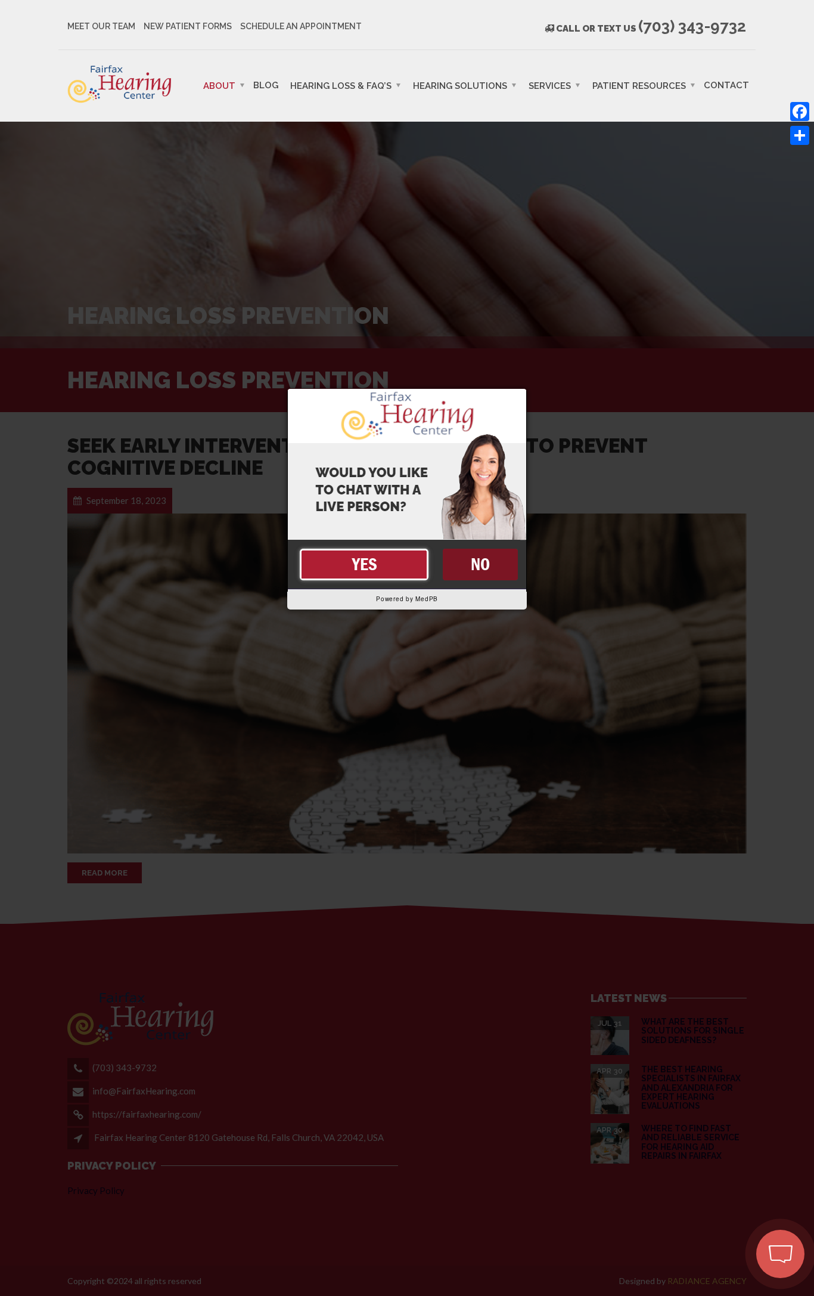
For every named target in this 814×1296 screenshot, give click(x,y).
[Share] (800, 135)
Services (550, 85)
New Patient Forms (188, 26)
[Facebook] (800, 111)
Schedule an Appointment (301, 26)
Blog (265, 84)
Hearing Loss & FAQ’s (341, 85)
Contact (726, 84)
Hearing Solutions (460, 85)
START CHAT (724, 1189)
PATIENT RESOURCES (639, 85)
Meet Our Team (101, 26)
